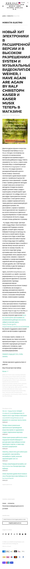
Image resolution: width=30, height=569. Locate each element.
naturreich (8, 392)
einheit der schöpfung (7, 378)
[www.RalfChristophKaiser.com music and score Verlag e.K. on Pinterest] (11, 534)
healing (14, 385)
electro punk (23, 380)
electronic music (6, 381)
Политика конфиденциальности (13, 506)
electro (10, 380)
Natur (3, 392)
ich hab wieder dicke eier (8, 389)
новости (10, 16)
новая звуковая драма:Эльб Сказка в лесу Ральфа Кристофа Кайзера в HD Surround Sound (14, 476)
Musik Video (22, 390)
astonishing (5, 376)
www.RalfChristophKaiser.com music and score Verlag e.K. (15, 6)
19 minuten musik (10, 374)
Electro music (15, 380)
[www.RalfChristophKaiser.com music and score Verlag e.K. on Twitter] (8, 534)
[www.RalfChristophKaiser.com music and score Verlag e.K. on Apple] (22, 534)
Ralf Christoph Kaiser (16, 392)
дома (4, 16)
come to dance (12, 376)
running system (6, 394)
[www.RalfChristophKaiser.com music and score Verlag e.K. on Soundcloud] (14, 534)
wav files (4, 396)
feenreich (24, 383)
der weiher (23, 376)
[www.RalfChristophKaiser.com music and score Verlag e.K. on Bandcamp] (19, 534)
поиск (4, 503)
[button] (23, 2)
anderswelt (23, 374)
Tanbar (20, 394)
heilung (18, 385)
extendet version (17, 383)
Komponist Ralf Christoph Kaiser (10, 390)
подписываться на (7, 484)
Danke (18, 376)
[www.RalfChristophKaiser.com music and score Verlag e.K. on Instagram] (5, 534)
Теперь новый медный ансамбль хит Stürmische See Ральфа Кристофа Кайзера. (14, 466)
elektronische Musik (7, 383)
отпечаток (11, 503)
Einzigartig (5, 380)
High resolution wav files (21, 387)
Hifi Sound (5, 387)
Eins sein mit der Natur (19, 378)
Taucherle (24, 394)
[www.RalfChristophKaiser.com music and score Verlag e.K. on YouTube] (25, 534)
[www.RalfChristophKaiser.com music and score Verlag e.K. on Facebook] (3, 534)
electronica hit (14, 381)
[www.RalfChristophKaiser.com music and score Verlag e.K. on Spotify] (17, 534)
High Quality (11, 387)
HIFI (22, 385)
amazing (17, 374)
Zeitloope (9, 396)
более (4, 371)
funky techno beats (7, 385)
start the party (14, 394)
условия (5, 508)
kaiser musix (18, 389)
